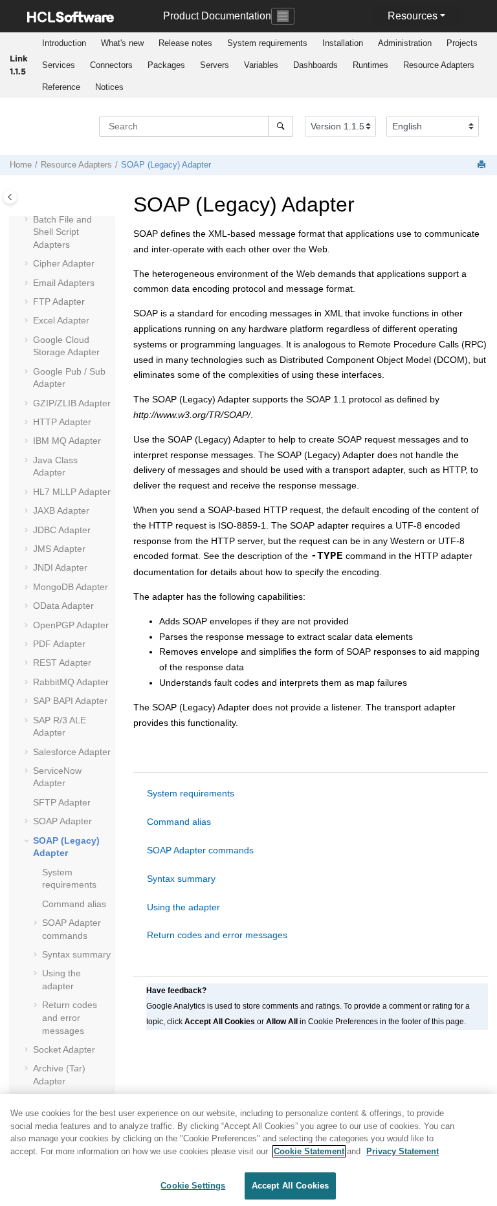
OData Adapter (63, 605)
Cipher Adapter (63, 263)
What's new (122, 43)
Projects (462, 43)
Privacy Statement (402, 1151)
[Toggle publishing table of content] (10, 197)
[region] (248, 1150)
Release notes (185, 43)
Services (58, 65)
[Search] (280, 126)
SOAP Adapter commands (200, 850)
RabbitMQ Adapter (71, 682)
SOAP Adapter (62, 821)
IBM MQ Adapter (67, 440)
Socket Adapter (64, 1049)
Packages (166, 65)
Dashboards (315, 65)
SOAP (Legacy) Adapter (166, 165)
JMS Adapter (59, 548)
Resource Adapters (438, 65)
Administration (405, 43)
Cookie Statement (309, 1151)
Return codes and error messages (69, 1017)
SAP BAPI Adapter (70, 701)
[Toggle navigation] (282, 16)
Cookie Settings (192, 1185)
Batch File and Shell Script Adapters (62, 232)
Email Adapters (63, 283)
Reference (61, 87)
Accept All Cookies (290, 1185)
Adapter (72, 492)
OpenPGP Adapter (71, 625)
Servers (214, 65)
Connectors (111, 65)
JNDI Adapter (60, 567)
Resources (412, 15)
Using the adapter (183, 907)
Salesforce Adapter (72, 752)
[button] (28, 220)
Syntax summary (76, 954)
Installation (342, 43)
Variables (261, 65)
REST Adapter (62, 662)
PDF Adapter (59, 644)
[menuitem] (63, 43)
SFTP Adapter (62, 802)
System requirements (267, 43)
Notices (109, 87)
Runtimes (370, 65)
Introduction (64, 43)
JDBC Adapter (62, 530)
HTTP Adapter (62, 422)
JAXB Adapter (61, 510)
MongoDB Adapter (70, 587)
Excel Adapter (61, 320)
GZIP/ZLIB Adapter (72, 403)
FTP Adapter (59, 301)
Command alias (74, 904)
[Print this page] (482, 165)
